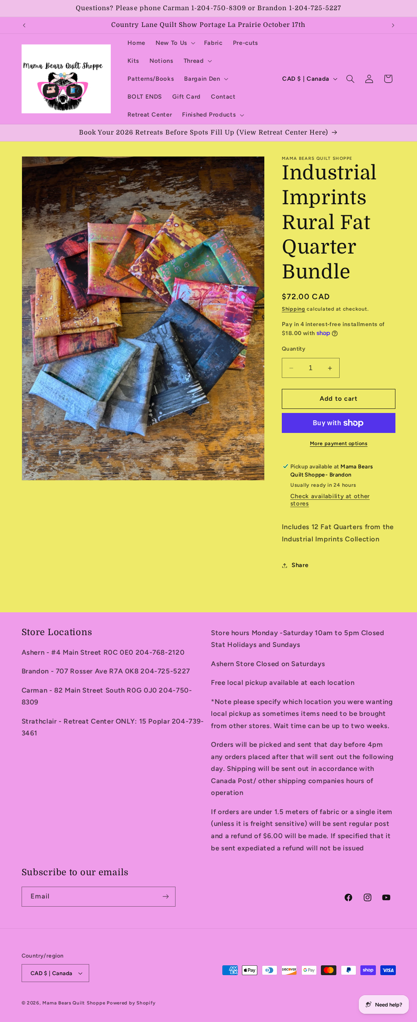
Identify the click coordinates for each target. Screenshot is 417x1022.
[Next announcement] (393, 25)
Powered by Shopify (131, 1003)
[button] (175, 43)
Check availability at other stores (330, 499)
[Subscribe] (165, 897)
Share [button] (300, 565)
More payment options (339, 443)
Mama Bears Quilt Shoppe (73, 1003)
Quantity (293, 348)
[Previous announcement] (24, 25)
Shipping (293, 309)
